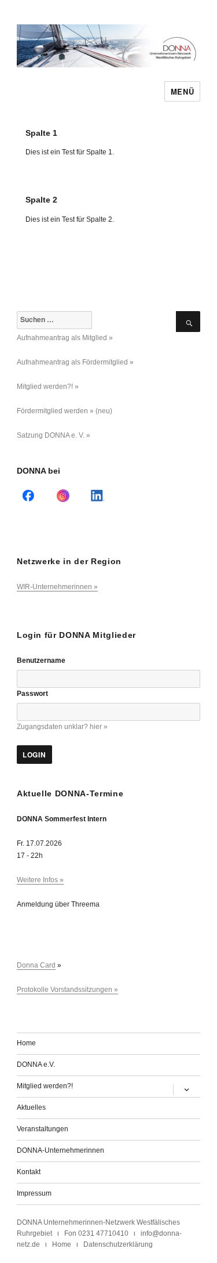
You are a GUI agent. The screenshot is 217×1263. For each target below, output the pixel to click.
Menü (182, 91)
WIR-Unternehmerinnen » (57, 587)
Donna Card (36, 965)
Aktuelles (31, 1107)
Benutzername (41, 660)
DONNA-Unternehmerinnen (60, 1150)
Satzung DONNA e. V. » (53, 435)
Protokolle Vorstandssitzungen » (67, 990)
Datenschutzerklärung (118, 1244)
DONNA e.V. (36, 1064)
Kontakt (29, 1172)
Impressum (34, 1193)
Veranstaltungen (42, 1129)
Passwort (32, 694)
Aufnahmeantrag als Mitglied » (65, 338)
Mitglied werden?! (45, 1086)
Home (26, 1043)
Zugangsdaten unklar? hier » (62, 727)
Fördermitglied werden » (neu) (64, 411)
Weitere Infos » (40, 880)
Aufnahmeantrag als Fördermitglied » (75, 362)
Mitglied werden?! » (48, 386)
